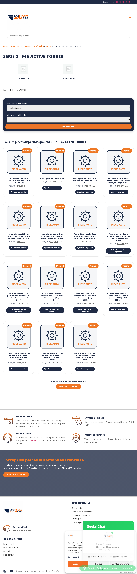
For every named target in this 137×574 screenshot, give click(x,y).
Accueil (6, 46)
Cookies (100, 569)
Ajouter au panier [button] (18, 192)
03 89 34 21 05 (34, 440)
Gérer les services (74, 557)
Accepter (77, 564)
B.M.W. (48, 46)
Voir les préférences (122, 564)
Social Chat (96, 526)
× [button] (132, 523)
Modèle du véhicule (16, 115)
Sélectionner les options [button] (118, 251)
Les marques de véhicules (32, 46)
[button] (120, 18)
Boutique (15, 46)
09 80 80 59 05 (123, 2)
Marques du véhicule (17, 103)
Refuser (99, 564)
